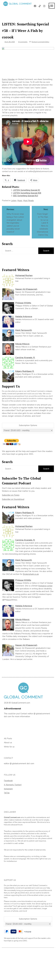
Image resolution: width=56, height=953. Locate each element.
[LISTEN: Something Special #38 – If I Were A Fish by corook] (28, 61)
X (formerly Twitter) (13, 784)
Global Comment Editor (40, 42)
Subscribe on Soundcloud (13, 499)
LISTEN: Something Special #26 (27, 193)
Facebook (8, 780)
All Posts (8, 738)
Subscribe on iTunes (10, 495)
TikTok (7, 793)
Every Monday (8, 79)
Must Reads (28, 200)
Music (19, 200)
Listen (13, 200)
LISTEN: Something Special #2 (26, 190)
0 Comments (22, 42)
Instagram (8, 788)
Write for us (9, 746)
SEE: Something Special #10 (25, 195)
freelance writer (45, 585)
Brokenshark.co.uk (31, 574)
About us (8, 742)
